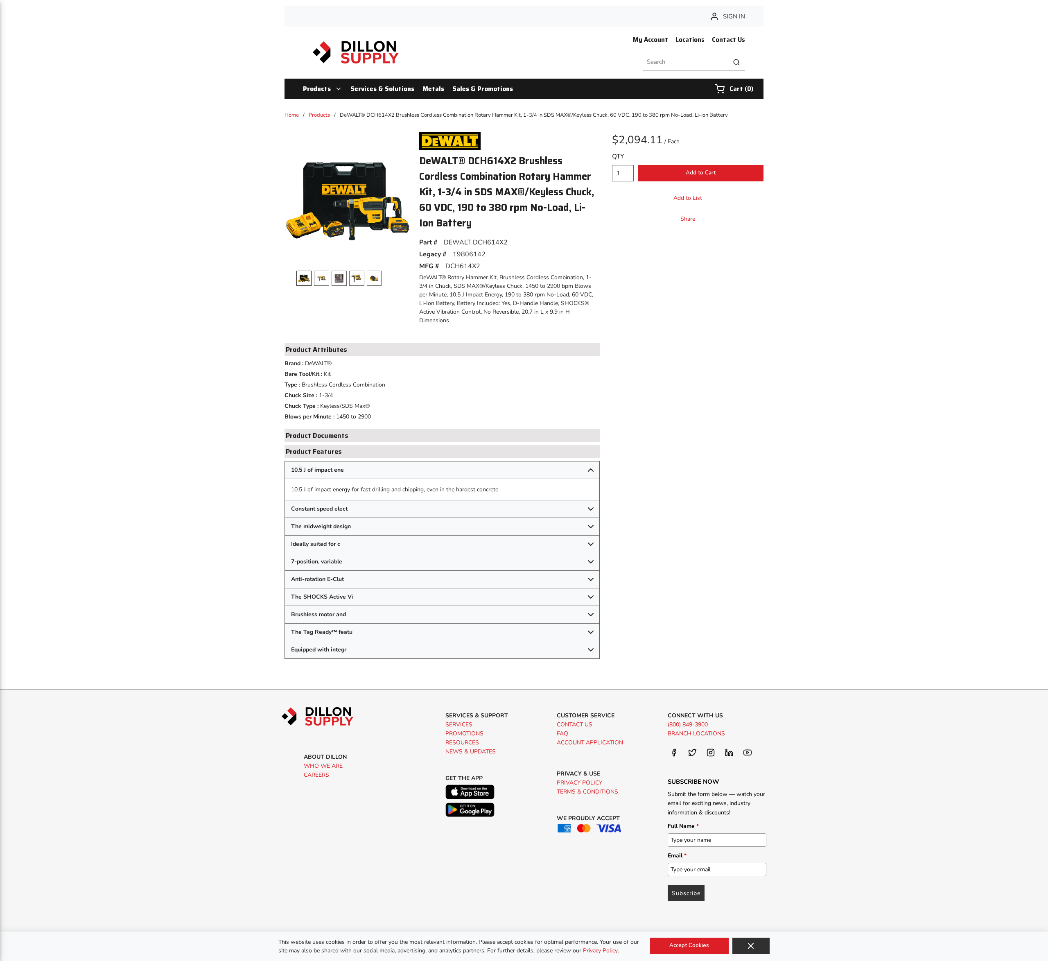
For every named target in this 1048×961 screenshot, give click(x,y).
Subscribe (686, 893)
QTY (618, 156)
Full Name (683, 826)
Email (677, 855)
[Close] (751, 946)
